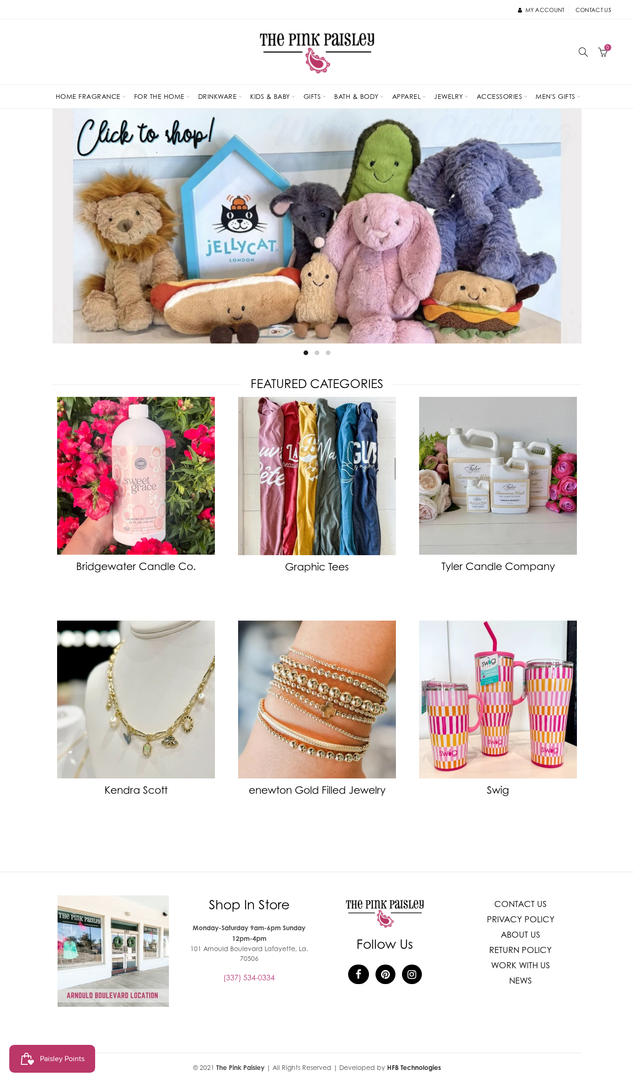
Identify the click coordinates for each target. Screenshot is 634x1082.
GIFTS (312, 96)
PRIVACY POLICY (521, 919)
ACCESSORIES (500, 96)
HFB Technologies (414, 1067)
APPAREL (406, 96)
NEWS (520, 980)
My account (544, 9)
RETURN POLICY (520, 950)
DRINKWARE (217, 96)
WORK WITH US (520, 965)
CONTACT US (520, 904)
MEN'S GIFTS (556, 96)
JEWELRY (448, 96)
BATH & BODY (356, 96)
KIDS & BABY (270, 96)
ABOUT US (520, 934)
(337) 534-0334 (249, 977)
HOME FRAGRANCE (88, 96)
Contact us (593, 9)
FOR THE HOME (159, 96)
